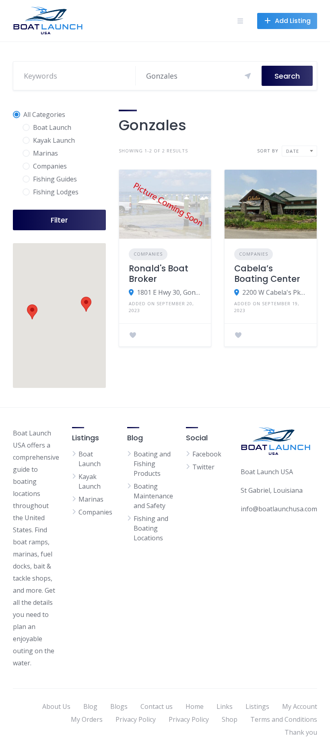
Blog (90, 706)
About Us (56, 706)
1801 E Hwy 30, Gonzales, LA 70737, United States (169, 292)
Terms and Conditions (283, 719)
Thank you (301, 732)
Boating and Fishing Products (152, 464)
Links (225, 706)
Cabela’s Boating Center (267, 273)
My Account (299, 706)
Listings (257, 706)
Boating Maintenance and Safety (153, 496)
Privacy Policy (136, 719)
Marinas (90, 499)
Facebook (206, 454)
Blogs (119, 706)
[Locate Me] (248, 75)
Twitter (203, 466)
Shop (229, 719)
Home (195, 706)
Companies (148, 254)
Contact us (156, 706)
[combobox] (299, 151)
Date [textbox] (292, 151)
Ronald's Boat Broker (158, 273)
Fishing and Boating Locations (151, 528)
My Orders (87, 719)
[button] (86, 304)
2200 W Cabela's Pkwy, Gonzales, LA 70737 (274, 292)
